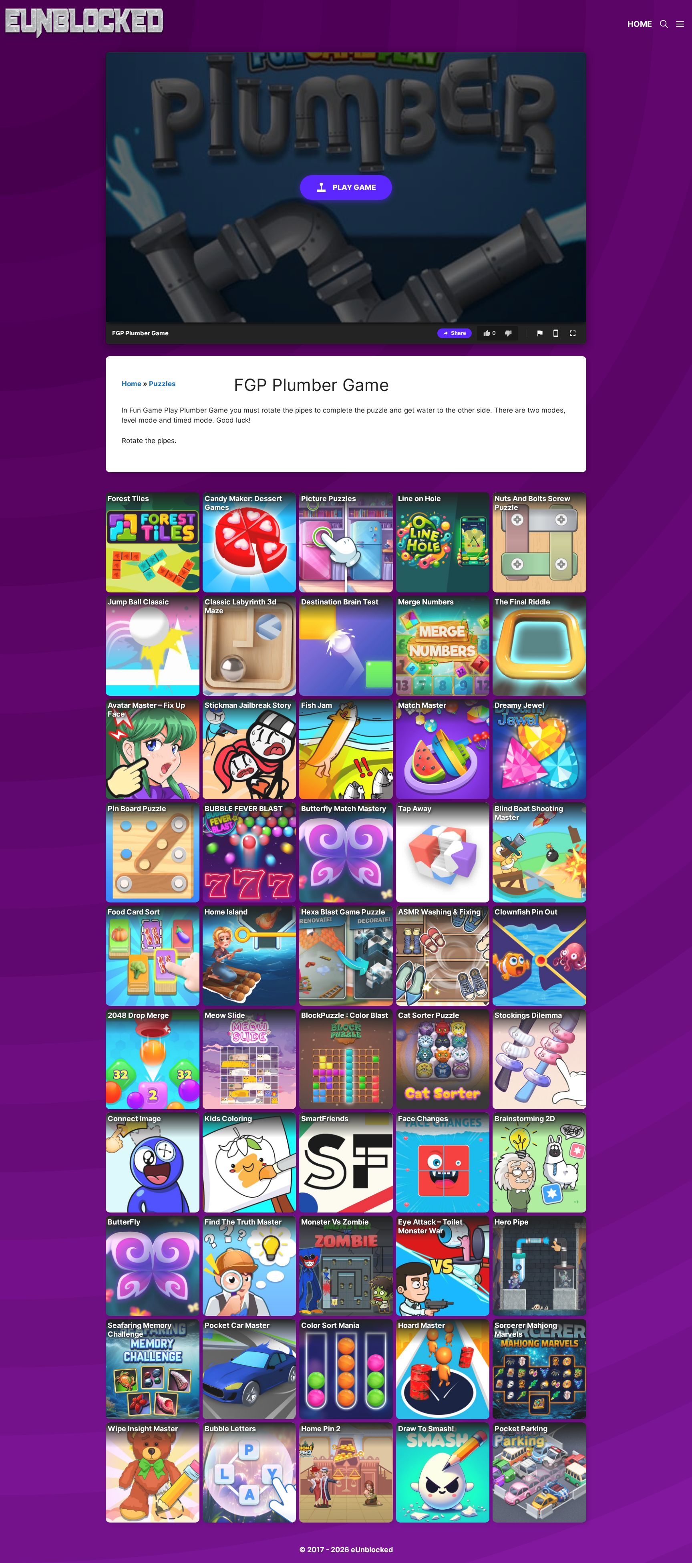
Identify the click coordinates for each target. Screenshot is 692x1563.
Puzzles (162, 384)
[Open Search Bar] (664, 24)
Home (640, 24)
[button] (680, 24)
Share (458, 333)
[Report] (539, 333)
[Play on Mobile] (555, 333)
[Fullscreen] (572, 333)
